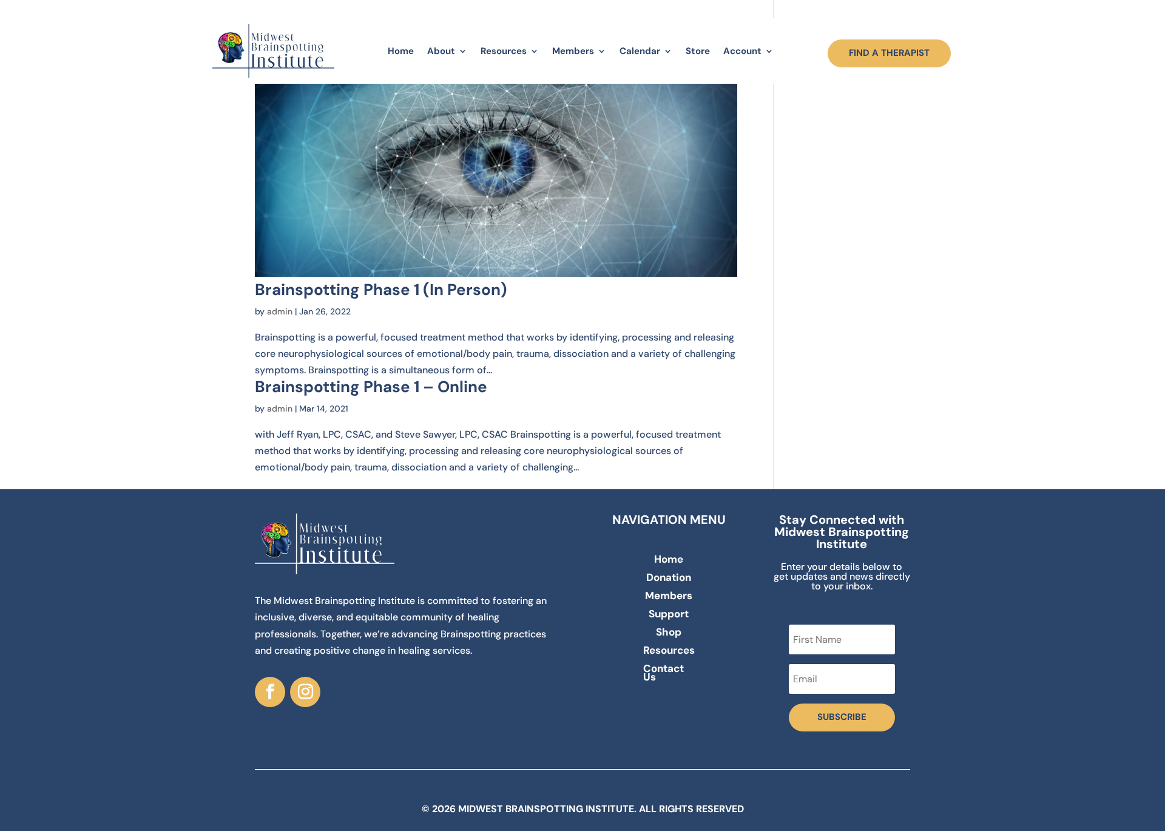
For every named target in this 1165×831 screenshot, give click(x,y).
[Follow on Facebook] (270, 692)
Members (573, 51)
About (441, 51)
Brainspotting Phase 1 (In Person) (381, 289)
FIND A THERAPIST (889, 53)
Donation (668, 578)
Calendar (640, 51)
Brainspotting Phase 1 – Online (371, 386)
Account (742, 51)
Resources (504, 51)
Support (669, 614)
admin (279, 311)
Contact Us (663, 673)
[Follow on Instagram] (305, 692)
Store (698, 51)
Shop (668, 633)
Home (401, 51)
